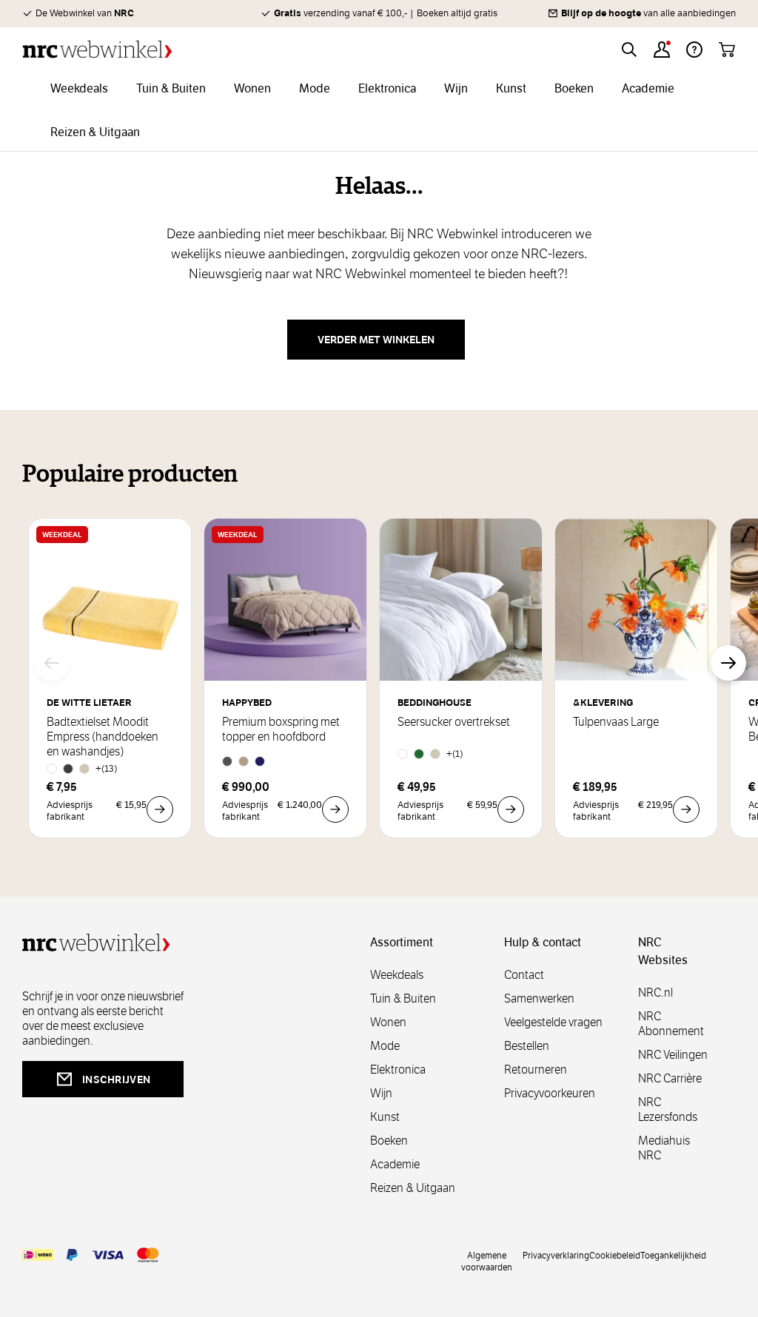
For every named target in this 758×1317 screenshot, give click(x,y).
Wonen (388, 1022)
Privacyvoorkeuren (549, 1093)
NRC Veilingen (673, 1054)
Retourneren (535, 1069)
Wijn (381, 1093)
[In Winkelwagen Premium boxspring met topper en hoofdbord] (335, 809)
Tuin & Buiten (403, 998)
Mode (385, 1046)
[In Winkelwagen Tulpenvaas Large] (686, 809)
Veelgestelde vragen (553, 1022)
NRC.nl (655, 992)
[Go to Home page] (97, 49)
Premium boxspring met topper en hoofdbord (281, 729)
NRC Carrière (670, 1078)
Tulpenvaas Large (616, 722)
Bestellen (526, 1046)
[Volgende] (728, 663)
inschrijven (116, 1079)
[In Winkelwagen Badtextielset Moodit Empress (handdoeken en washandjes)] (160, 809)
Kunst (385, 1117)
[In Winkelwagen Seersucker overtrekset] (510, 809)
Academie (395, 1164)
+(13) (106, 768)
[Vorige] (52, 663)
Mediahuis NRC (664, 1148)
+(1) (454, 753)
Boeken (389, 1140)
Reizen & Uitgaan (412, 1188)
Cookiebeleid (614, 1255)
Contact (524, 975)
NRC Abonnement (671, 1023)
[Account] (662, 49)
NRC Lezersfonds (667, 1109)
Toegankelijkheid (673, 1255)
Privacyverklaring (556, 1255)
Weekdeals (396, 975)
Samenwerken (539, 998)
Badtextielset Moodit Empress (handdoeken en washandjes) (102, 737)
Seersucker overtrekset (454, 722)
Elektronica (398, 1069)
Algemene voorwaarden (486, 1261)
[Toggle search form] (629, 49)
